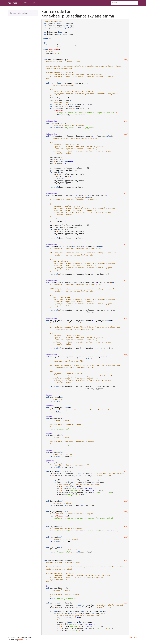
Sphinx (20, 640)
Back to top (134, 637)
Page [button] (33, 3)
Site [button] (25, 3)
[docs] (126, 60)
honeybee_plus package (19, 13)
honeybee (12, 3)
